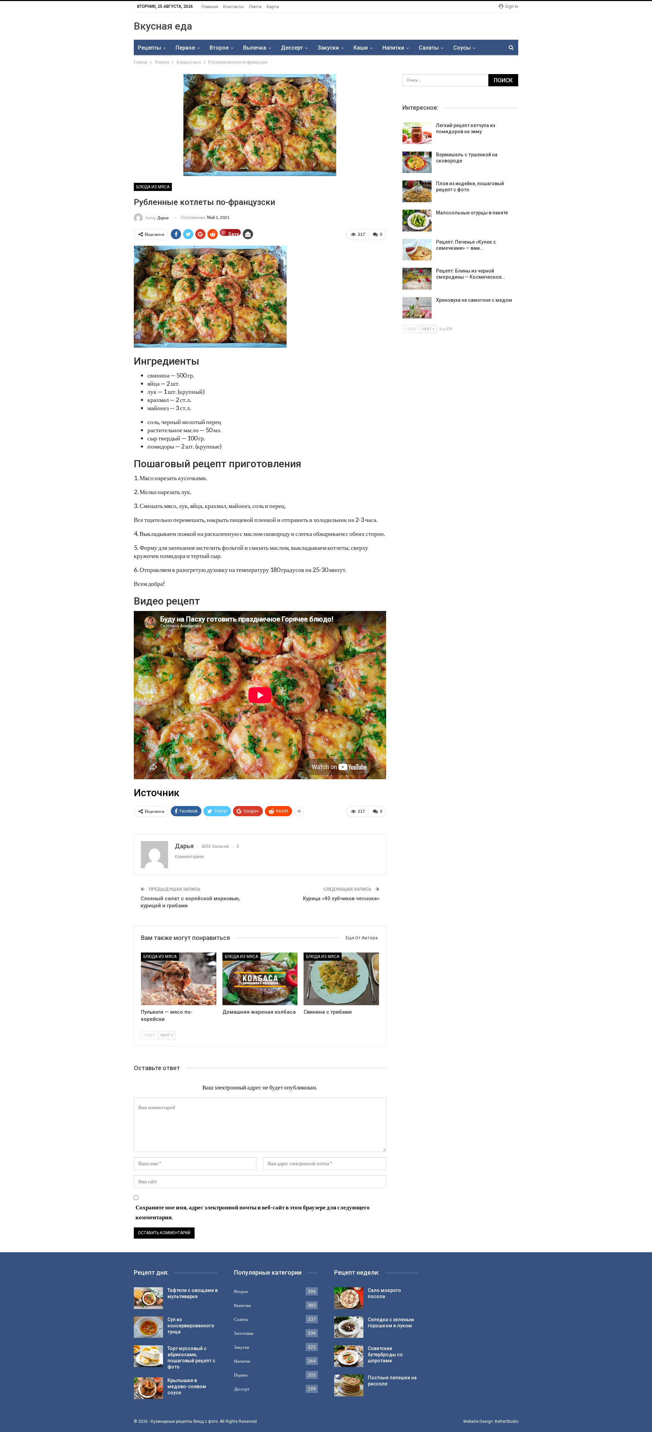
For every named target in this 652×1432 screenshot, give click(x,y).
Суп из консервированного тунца (190, 1325)
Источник (156, 793)
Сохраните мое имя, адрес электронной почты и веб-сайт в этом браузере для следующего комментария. (252, 1212)
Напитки (393, 48)
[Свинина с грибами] (341, 979)
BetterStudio (506, 1421)
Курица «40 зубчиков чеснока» (341, 898)
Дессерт (292, 48)
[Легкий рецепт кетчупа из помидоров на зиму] (417, 133)
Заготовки (243, 1333)
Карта (273, 6)
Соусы (462, 48)
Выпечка (254, 48)
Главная (209, 6)
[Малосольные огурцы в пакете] (417, 220)
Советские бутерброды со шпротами (385, 1354)
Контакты (233, 6)
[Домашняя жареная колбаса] (260, 979)
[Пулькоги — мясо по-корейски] (178, 979)
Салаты (429, 48)
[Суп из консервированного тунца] (148, 1327)
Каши (361, 48)
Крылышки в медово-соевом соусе (186, 1386)
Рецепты (149, 48)
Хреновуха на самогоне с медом (474, 300)
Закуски (328, 48)
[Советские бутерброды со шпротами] (348, 1356)
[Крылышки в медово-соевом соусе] (148, 1388)
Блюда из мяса (152, 187)
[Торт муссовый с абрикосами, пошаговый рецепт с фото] (148, 1356)
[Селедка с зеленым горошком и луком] (348, 1327)
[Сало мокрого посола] (348, 1298)
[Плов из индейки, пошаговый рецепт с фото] (417, 191)
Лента (255, 6)
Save (233, 233)
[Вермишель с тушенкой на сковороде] (417, 162)
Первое (185, 48)
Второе (219, 48)
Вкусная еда (163, 26)
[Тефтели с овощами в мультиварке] (148, 1298)
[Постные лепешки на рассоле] (348, 1385)
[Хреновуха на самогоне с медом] (417, 308)
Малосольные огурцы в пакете (472, 212)
